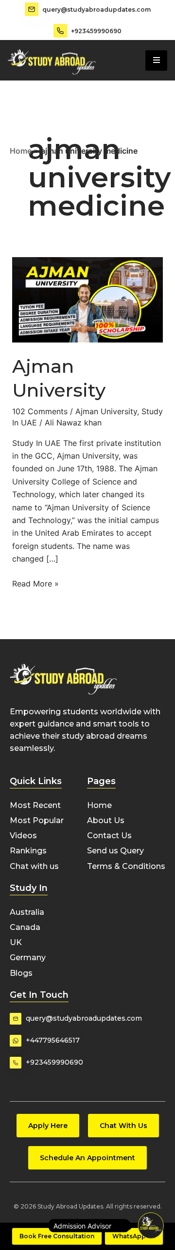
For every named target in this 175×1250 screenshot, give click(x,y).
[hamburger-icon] (156, 60)
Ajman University (106, 411)
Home (21, 151)
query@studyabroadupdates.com (96, 9)
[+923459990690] (60, 31)
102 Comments (40, 411)
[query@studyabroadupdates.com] (31, 9)
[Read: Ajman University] (87, 299)
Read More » (35, 582)
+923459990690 (96, 31)
